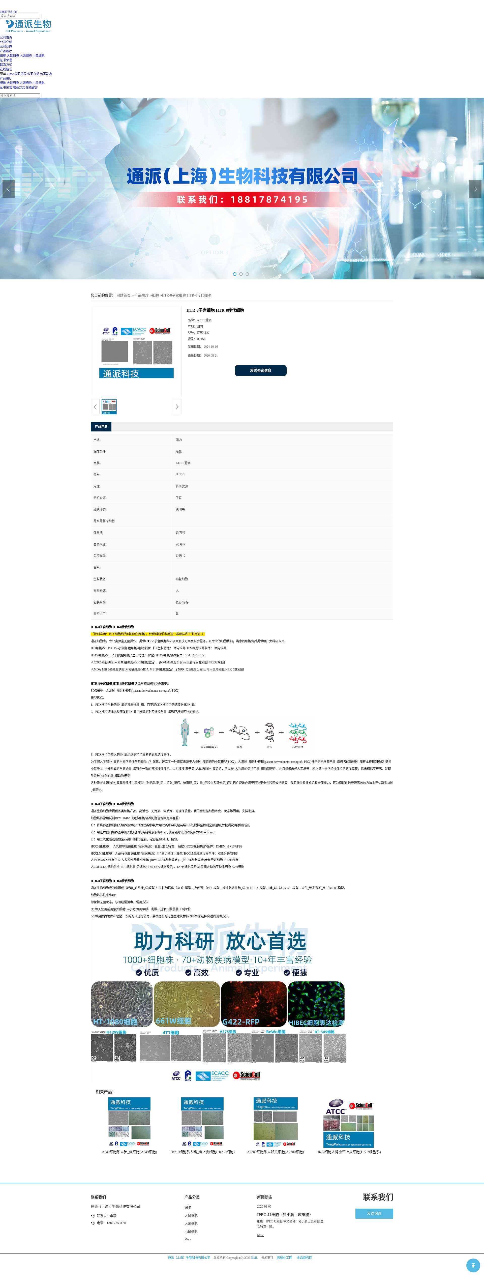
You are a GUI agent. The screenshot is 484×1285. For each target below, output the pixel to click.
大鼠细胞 (13, 55)
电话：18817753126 (111, 1223)
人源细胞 (26, 55)
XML (254, 1258)
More (188, 1239)
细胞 (3, 55)
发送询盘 (374, 1213)
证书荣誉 (6, 87)
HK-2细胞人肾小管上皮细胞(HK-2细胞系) (348, 1152)
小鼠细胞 (39, 55)
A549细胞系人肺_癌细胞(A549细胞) (129, 1152)
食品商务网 (304, 1258)
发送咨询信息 (260, 370)
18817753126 (8, 12)
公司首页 (20, 74)
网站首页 (123, 295)
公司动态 (46, 74)
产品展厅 (6, 78)
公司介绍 (33, 74)
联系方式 (19, 87)
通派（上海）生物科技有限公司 (189, 1258)
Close (10, 74)
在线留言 (32, 87)
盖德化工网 (284, 1258)
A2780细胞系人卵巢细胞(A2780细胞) (275, 1152)
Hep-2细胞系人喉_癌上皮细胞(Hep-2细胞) (202, 1152)
